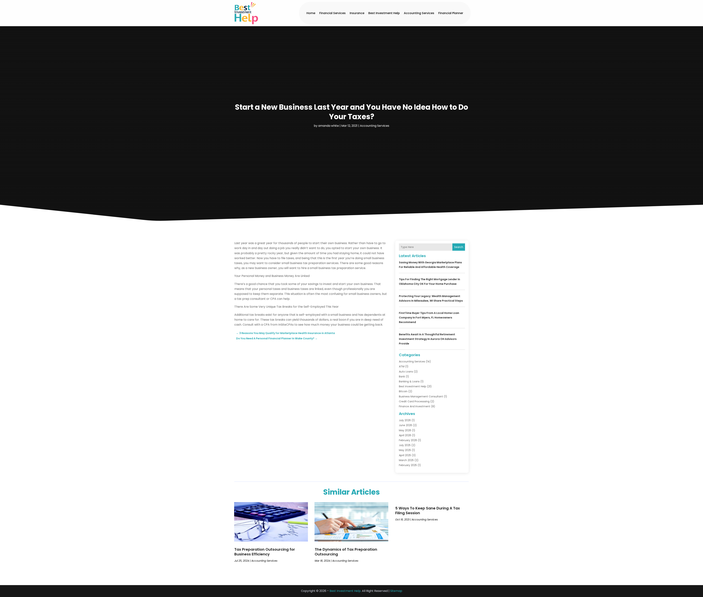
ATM (401, 366)
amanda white (328, 126)
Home (310, 13)
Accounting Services (419, 13)
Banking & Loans (409, 381)
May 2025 (405, 450)
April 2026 (405, 435)
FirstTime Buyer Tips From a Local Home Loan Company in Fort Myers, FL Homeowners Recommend (429, 317)
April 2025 (405, 455)
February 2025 (408, 465)
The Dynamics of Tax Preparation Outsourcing (346, 552)
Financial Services (332, 13)
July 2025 (405, 445)
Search (458, 247)
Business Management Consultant (421, 396)
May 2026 (405, 430)
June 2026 (405, 425)
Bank (402, 376)
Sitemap (396, 591)
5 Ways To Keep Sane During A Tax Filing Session (427, 511)
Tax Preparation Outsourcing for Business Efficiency (264, 552)
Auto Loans (406, 371)
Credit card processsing (414, 401)
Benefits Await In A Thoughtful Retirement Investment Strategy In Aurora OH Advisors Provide (428, 339)
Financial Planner (450, 13)
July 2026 (405, 420)
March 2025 (406, 460)
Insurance (357, 13)
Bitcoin (403, 391)
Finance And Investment (414, 406)
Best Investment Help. (345, 591)
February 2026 (408, 440)
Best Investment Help (384, 13)
